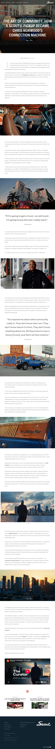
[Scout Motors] (50, 2)
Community (8, 2)
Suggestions (23, 724)
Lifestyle (29, 16)
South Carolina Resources (27, 722)
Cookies (8, 735)
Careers (13, 2)
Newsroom (25, 2)
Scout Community (35, 16)
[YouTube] (50, 747)
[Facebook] (46, 747)
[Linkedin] (48, 747)
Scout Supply (19, 2)
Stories (2, 2)
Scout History (42, 16)
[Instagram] (44, 747)
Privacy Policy (7, 733)
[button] (2, 273)
